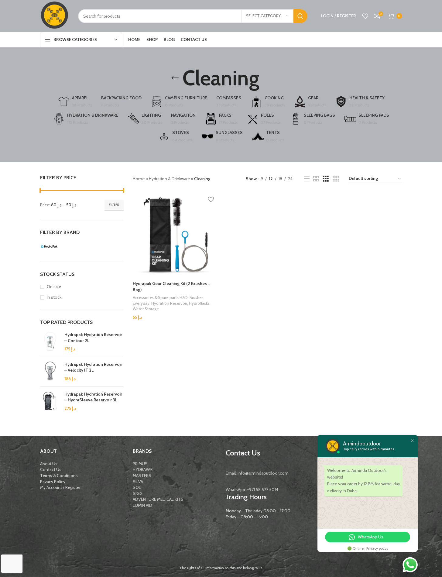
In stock (54, 297)
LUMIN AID (142, 505)
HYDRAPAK (143, 469)
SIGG (137, 493)
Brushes (197, 297)
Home (139, 178)
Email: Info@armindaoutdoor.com (257, 473)
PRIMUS (140, 463)
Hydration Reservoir (169, 303)
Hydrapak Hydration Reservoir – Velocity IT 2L (93, 367)
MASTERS (142, 475)
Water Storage (146, 308)
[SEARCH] (300, 16)
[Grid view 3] (326, 179)
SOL (137, 487)
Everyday (141, 303)
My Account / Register (60, 487)
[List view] (307, 179)
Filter (114, 204)
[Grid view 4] (336, 179)
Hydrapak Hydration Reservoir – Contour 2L (93, 337)
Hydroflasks (199, 303)
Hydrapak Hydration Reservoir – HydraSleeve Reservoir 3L (93, 397)
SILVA (138, 481)
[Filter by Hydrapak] (60, 246)
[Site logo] (54, 15)
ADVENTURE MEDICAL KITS (158, 499)
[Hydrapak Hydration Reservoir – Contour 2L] (50, 342)
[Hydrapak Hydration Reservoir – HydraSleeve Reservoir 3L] (50, 401)
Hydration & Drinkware (169, 178)
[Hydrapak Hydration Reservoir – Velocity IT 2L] (50, 372)
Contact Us (50, 469)
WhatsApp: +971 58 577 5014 (252, 489)
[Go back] (175, 78)
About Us (48, 463)
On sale (54, 286)
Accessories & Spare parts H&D (160, 297)
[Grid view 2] (316, 179)
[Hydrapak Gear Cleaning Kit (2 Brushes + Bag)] (175, 235)
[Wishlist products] (365, 16)
